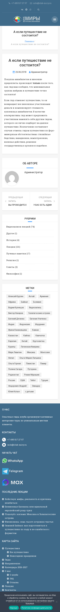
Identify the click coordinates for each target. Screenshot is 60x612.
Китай (24, 341)
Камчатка (40, 335)
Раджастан (13, 375)
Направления (12, 563)
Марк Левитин (15, 352)
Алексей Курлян (15, 296)
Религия (11, 260)
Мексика (31, 352)
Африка (12, 302)
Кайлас (26, 335)
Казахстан (13, 335)
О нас (8, 571)
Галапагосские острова (39, 313)
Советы (10, 267)
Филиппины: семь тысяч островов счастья (29, 521)
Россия (11, 380)
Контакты (10, 589)
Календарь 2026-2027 (16, 567)
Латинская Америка (30, 347)
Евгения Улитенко (38, 319)
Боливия (37, 302)
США (22, 380)
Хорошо (14, 608)
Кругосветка (38, 341)
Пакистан (30, 363)
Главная (29, 41)
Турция (44, 380)
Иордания (40, 324)
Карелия (12, 341)
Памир (43, 363)
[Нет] (56, 601)
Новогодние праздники (23, 555)
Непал (11, 358)
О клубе (14, 574)
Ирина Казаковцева (17, 330)
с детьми (29, 391)
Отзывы (14, 582)
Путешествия (12, 548)
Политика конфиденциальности (36, 608)
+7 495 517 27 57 (15, 439)
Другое (10, 233)
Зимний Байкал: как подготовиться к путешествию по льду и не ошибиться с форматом (27, 529)
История (11, 240)
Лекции (10, 246)
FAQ (12, 578)
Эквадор (36, 386)
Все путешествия (19, 552)
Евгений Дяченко (16, 319)
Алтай (31, 296)
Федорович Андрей (17, 386)
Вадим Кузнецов (16, 307)
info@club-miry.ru (17, 444)
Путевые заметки (16, 253)
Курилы (11, 347)
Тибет (33, 380)
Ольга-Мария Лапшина (30, 358)
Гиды (8, 559)
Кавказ (35, 330)
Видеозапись (35, 307)
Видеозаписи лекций (18, 226)
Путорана (32, 369)
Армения (44, 296)
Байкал (24, 302)
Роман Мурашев (31, 375)
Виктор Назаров (15, 313)
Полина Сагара (15, 369)
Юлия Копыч (14, 391)
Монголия (45, 352)
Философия (12, 273)
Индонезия (25, 324)
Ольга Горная (14, 363)
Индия (11, 324)
